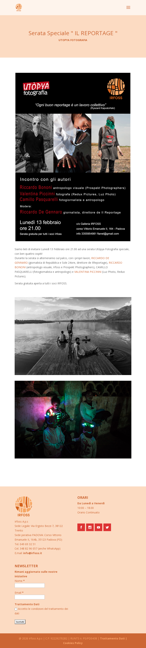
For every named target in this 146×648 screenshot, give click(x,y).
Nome (20, 581)
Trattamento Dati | (113, 638)
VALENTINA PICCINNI (87, 272)
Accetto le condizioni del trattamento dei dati (41, 611)
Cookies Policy (73, 643)
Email (19, 592)
